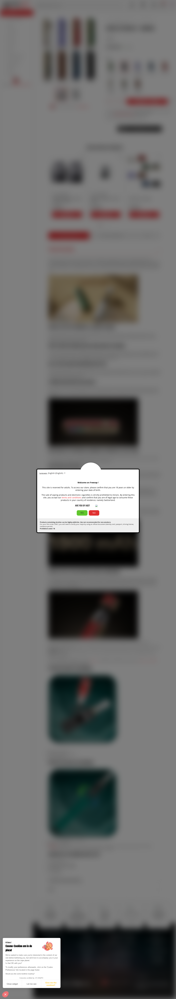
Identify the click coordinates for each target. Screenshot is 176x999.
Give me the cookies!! (51, 984)
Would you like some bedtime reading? (20, 974)
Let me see (31, 984)
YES (82, 512)
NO (94, 512)
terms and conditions (71, 497)
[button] (5, 994)
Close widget (12, 984)
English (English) (56, 473)
